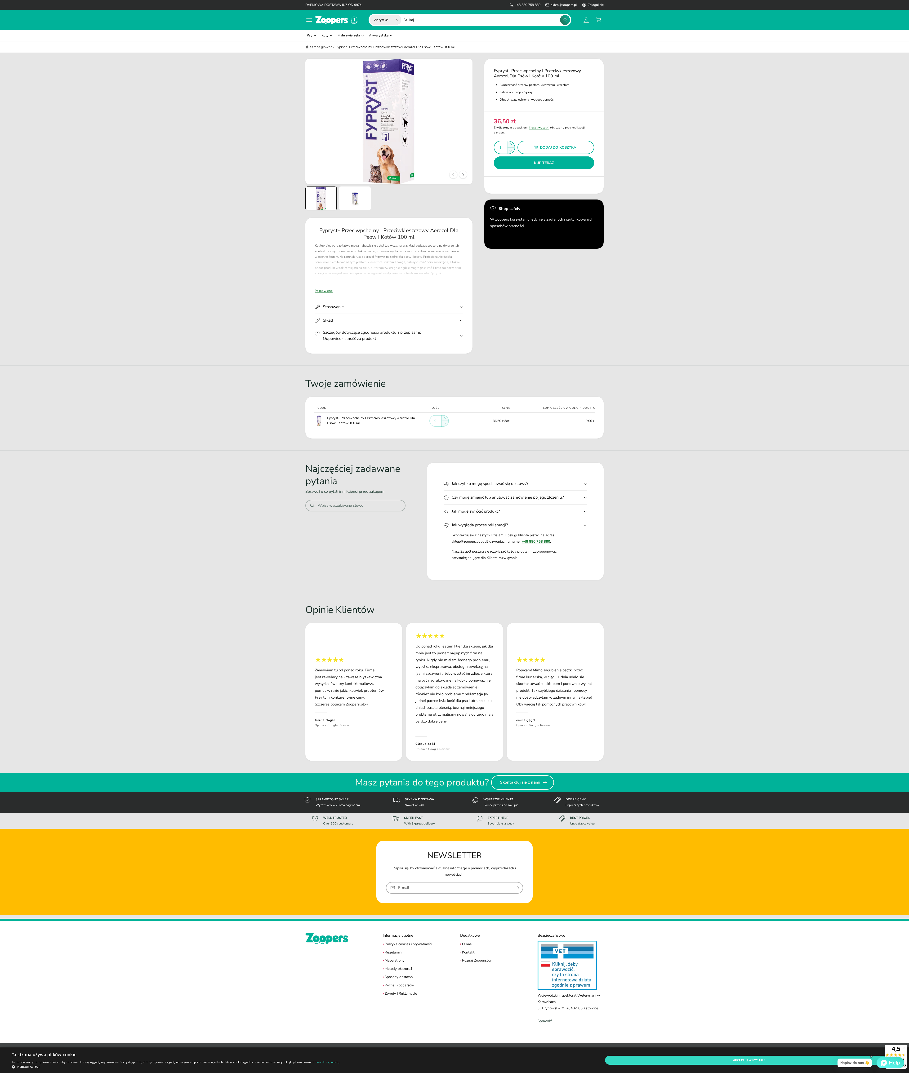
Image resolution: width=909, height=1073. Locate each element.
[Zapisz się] (517, 888)
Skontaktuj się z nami (520, 782)
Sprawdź (545, 1021)
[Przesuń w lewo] (453, 174)
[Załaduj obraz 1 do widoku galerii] (321, 198)
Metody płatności (398, 968)
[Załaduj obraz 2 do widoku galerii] (355, 198)
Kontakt (468, 952)
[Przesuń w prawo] (463, 174)
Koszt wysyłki (539, 127)
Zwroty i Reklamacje (401, 993)
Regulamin (393, 952)
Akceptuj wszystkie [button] (749, 1060)
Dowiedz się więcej (326, 1062)
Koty (324, 35)
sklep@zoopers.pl (564, 5)
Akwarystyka (378, 35)
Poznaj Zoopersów (399, 985)
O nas (467, 944)
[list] (454, 692)
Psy (309, 35)
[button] (309, 20)
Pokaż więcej (324, 291)
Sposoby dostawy (399, 977)
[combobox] (486, 20)
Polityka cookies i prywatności (408, 944)
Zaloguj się (596, 5)
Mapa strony (395, 960)
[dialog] (454, 1060)
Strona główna (321, 47)
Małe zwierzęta (349, 35)
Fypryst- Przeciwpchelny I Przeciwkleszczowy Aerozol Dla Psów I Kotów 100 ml (395, 47)
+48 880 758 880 (527, 5)
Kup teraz (544, 162)
